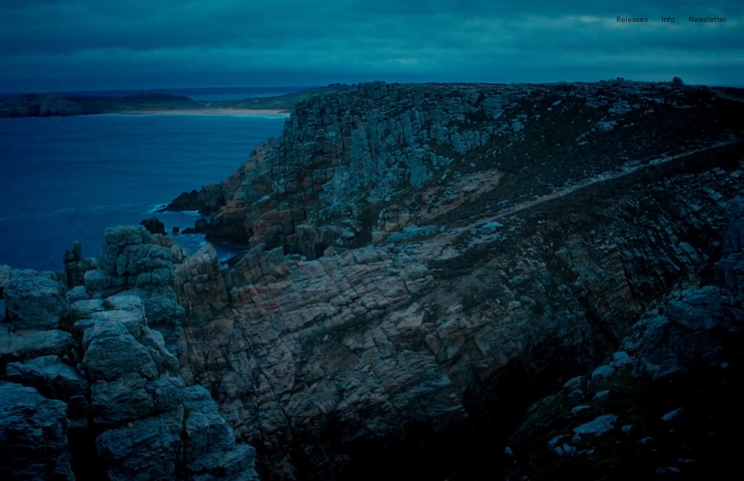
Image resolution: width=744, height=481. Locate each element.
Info (668, 19)
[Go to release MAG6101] (372, 240)
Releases (632, 19)
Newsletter (708, 19)
